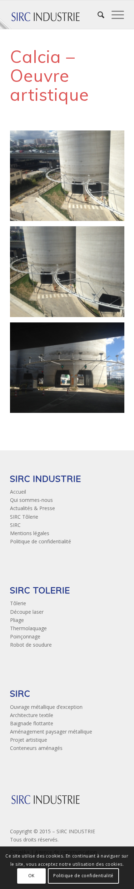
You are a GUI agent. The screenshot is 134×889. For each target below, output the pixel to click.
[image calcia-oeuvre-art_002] (70, 274)
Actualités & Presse (32, 508)
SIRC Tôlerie (24, 516)
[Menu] (114, 14)
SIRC (15, 525)
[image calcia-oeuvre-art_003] (70, 370)
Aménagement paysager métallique (51, 731)
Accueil (18, 491)
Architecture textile (31, 715)
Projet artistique (28, 739)
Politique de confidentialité (40, 541)
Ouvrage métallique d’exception (46, 706)
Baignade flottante (31, 723)
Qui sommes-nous (31, 500)
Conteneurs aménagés (36, 748)
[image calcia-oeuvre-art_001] (70, 178)
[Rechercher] (97, 14)
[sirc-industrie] (55, 14)
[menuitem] (97, 14)
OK (31, 876)
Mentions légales (29, 533)
